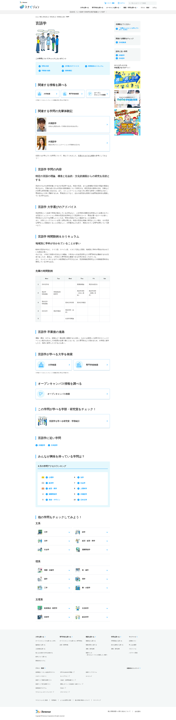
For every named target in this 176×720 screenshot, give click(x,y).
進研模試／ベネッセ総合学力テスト (45, 672)
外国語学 (42, 445)
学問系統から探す (61, 16)
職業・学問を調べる (130, 7)
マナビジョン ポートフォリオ (44, 692)
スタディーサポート (41, 676)
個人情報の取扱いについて (82, 700)
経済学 (51, 483)
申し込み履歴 (132, 645)
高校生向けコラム (40, 660)
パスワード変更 (133, 653)
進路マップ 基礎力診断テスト (44, 680)
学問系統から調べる (116, 641)
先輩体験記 (68, 70)
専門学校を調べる (97, 7)
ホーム (37, 16)
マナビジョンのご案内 (42, 700)
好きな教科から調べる (117, 645)
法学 (82, 477)
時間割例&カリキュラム (95, 66)
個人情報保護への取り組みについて (119, 711)
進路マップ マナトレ (91, 672)
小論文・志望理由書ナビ (67, 680)
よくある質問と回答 (65, 700)
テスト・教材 (145, 7)
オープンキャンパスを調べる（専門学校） (71, 641)
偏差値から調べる (40, 645)
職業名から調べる (91, 641)
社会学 (82, 483)
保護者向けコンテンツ (133, 668)
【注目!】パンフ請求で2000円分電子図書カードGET (87, 12)
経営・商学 (53, 488)
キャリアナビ (64, 676)
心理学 (51, 477)
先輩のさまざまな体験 (86, 156)
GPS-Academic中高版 (66, 672)
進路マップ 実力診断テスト (43, 684)
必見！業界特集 (64, 645)
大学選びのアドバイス (72, 66)
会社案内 (137, 711)
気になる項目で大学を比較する (44, 653)
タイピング (89, 676)
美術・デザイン (54, 500)
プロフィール (132, 649)
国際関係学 (53, 494)
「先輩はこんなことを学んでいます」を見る (129, 28)
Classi (62, 688)
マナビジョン (29, 7)
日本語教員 (122, 42)
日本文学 (83, 500)
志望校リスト (132, 641)
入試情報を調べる (40, 649)
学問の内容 (45, 66)
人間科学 (83, 488)
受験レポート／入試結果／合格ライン (70, 684)
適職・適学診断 (90, 649)
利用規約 (54, 700)
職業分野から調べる (91, 645)
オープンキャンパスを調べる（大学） (46, 641)
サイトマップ (97, 700)
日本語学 (54, 445)
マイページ (132, 637)
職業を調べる (90, 637)
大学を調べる (84, 7)
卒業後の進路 (46, 70)
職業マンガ (97, 654)
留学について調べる (41, 656)
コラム (154, 7)
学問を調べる (53, 16)
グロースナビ (64, 692)
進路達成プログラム (41, 688)
